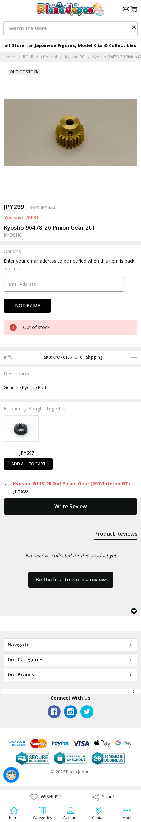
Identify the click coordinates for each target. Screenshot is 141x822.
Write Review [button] (70, 506)
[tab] (115, 535)
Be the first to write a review (70, 579)
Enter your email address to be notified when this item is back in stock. (69, 264)
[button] (134, 27)
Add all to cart (28, 464)
